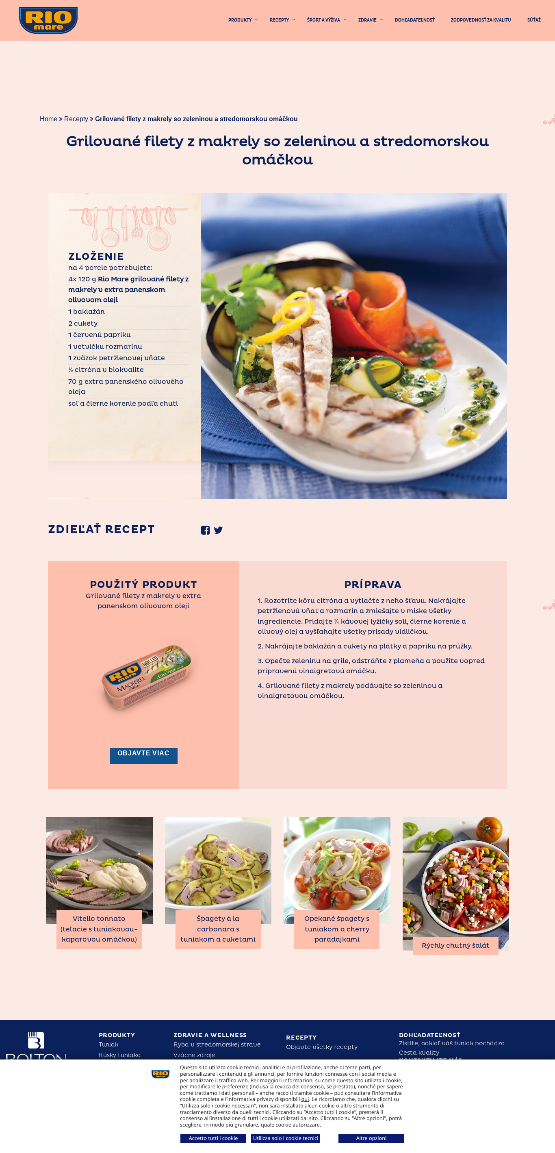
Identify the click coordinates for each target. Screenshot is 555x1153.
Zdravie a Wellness (210, 1035)
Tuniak (108, 1044)
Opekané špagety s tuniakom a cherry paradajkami (336, 929)
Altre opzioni (371, 1138)
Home (48, 118)
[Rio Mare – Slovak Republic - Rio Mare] (48, 20)
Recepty (76, 118)
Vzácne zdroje (194, 1055)
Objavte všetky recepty (322, 1047)
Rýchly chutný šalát (456, 946)
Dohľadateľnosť (430, 1035)
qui (305, 1099)
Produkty (117, 1035)
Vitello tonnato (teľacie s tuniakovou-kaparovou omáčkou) (99, 929)
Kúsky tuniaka (120, 1055)
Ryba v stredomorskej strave (217, 1044)
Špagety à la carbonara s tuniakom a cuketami (218, 929)
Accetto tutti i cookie (213, 1138)
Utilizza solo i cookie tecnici (285, 1138)
